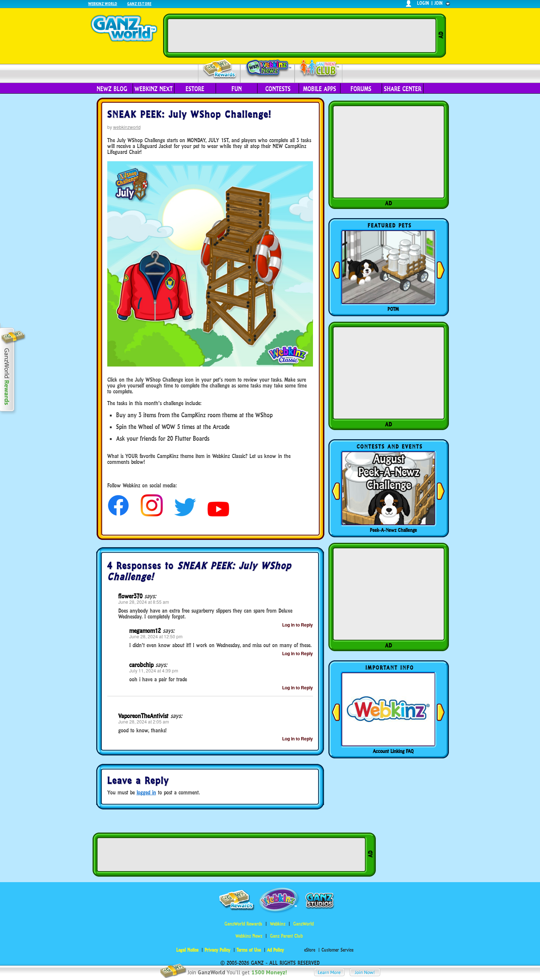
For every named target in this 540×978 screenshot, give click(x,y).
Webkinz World (102, 3)
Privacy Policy (217, 950)
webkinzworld (127, 127)
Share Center (402, 89)
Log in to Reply (297, 624)
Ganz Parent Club (286, 936)
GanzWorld (303, 924)
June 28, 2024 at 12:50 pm (156, 636)
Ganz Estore (139, 3)
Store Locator (393, 751)
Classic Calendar (393, 530)
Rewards (220, 69)
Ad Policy (275, 950)
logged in (146, 792)
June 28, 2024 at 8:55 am (143, 602)
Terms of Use (249, 950)
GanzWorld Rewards (243, 924)
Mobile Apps (319, 89)
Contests (278, 89)
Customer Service (337, 950)
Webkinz (277, 924)
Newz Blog (112, 89)
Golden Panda (393, 309)
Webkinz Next (153, 89)
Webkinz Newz (267, 69)
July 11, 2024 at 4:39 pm (153, 670)
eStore (195, 89)
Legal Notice (187, 950)
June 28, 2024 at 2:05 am (143, 721)
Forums (360, 89)
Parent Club (318, 69)
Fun (236, 89)
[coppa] (118, 514)
